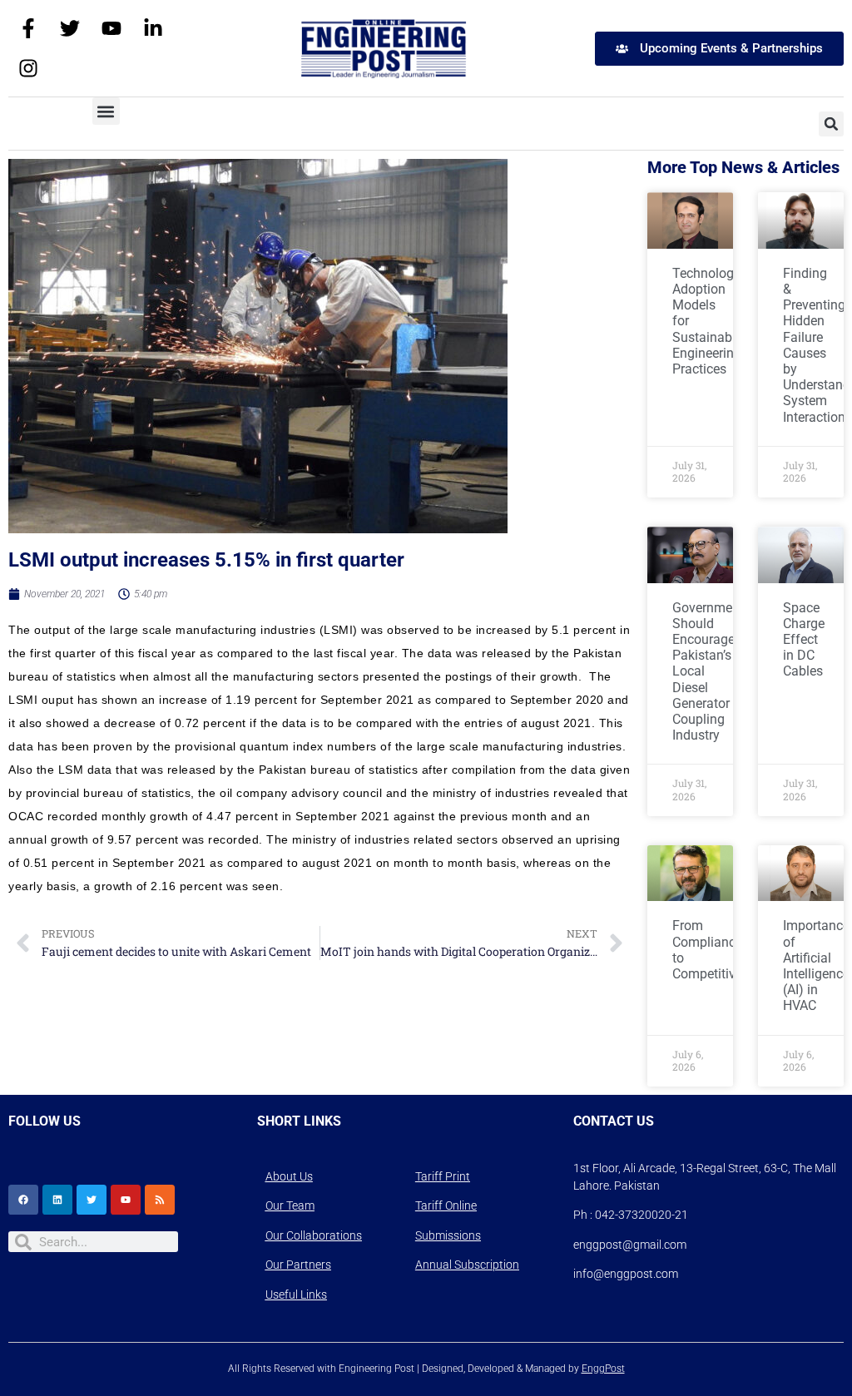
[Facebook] (23, 1200)
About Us (289, 1176)
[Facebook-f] (28, 28)
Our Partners (298, 1264)
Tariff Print (442, 1176)
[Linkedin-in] (153, 28)
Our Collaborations (313, 1235)
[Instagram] (28, 68)
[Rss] (160, 1200)
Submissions (448, 1235)
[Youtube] (111, 28)
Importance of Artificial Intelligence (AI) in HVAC (816, 965)
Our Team (290, 1205)
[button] (106, 111)
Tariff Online (446, 1205)
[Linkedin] (57, 1200)
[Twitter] (70, 28)
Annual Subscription (467, 1264)
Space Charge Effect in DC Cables (804, 640)
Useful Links (296, 1294)
